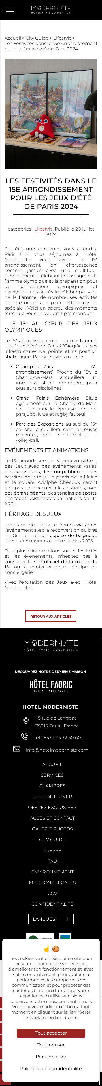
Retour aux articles (51, 616)
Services (52, 775)
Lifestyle (63, 38)
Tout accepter (51, 1033)
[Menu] (11, 10)
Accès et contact (52, 818)
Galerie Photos (52, 829)
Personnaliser (51, 1056)
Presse (52, 850)
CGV (52, 893)
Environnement (52, 872)
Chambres (52, 786)
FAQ (52, 861)
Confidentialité (52, 904)
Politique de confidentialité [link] (51, 1068)
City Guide (38, 38)
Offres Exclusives (52, 807)
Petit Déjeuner (52, 796)
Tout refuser (51, 1045)
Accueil (13, 38)
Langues (44, 919)
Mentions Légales (52, 882)
